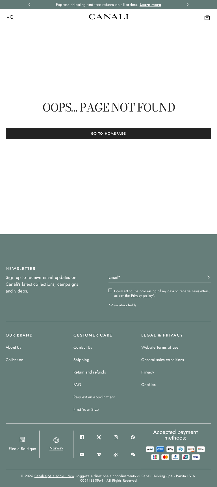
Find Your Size (86, 409)
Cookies (148, 384)
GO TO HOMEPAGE (108, 133)
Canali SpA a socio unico (54, 476)
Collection (14, 359)
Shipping (81, 359)
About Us (13, 347)
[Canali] (109, 17)
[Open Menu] (10, 17)
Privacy (147, 372)
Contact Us (82, 347)
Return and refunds (89, 372)
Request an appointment (93, 397)
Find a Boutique (22, 448)
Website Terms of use (159, 347)
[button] (56, 448)
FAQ (77, 384)
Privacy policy (142, 295)
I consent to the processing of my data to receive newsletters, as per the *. (162, 293)
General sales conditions (162, 359)
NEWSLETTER (21, 268)
